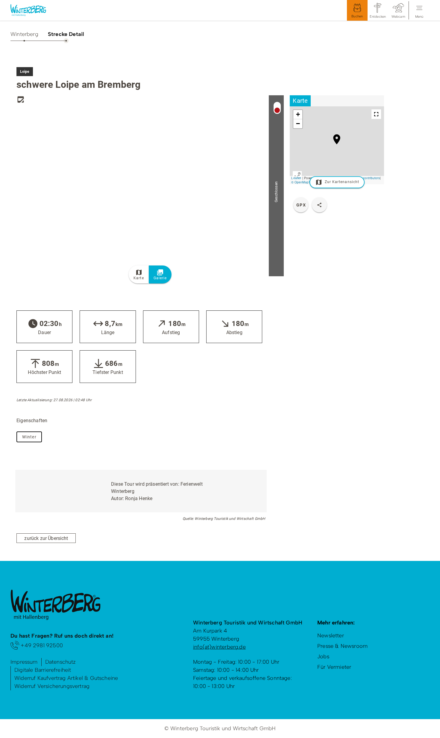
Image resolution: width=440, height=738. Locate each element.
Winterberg (24, 34)
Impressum (24, 662)
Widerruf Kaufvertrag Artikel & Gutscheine (66, 678)
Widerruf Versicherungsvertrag (51, 686)
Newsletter (330, 635)
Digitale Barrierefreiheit (42, 670)
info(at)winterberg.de (219, 647)
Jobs (323, 656)
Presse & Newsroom (342, 646)
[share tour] (319, 204)
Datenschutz (60, 662)
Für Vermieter (334, 667)
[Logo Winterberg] (32, 10)
